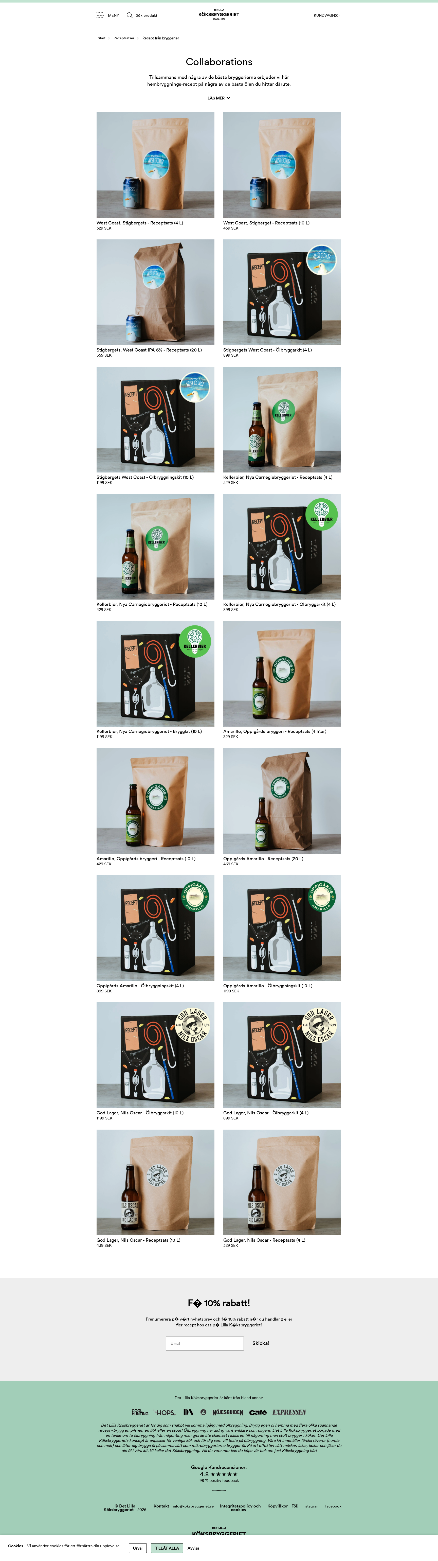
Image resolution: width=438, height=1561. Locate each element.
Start (101, 38)
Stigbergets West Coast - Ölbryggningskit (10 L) (145, 477)
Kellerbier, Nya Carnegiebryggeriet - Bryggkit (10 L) (149, 731)
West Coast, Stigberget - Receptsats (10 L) (266, 223)
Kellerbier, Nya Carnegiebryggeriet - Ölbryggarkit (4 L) (279, 604)
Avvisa (193, 1548)
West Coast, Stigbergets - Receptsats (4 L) (140, 223)
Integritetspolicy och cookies (240, 1507)
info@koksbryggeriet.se (193, 1506)
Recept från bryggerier (160, 38)
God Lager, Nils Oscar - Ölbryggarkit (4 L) (265, 1113)
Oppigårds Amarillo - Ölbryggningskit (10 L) (267, 986)
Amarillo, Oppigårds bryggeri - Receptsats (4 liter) (274, 731)
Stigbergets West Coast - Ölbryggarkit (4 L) (267, 350)
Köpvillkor (277, 1506)
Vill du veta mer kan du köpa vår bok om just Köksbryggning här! (259, 1450)
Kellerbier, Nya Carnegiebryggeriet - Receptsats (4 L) (277, 477)
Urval (137, 1548)
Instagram (311, 1506)
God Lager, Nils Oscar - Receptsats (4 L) (264, 1240)
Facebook (333, 1506)
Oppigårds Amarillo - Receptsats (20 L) (263, 859)
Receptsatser (124, 38)
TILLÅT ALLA (167, 1548)
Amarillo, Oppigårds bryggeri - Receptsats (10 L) (146, 859)
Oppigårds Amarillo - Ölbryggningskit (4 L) (140, 986)
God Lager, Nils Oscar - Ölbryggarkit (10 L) (140, 1113)
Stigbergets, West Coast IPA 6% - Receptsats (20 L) (149, 350)
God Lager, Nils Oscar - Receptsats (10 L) (138, 1240)
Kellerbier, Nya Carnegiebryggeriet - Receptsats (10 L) (152, 604)
